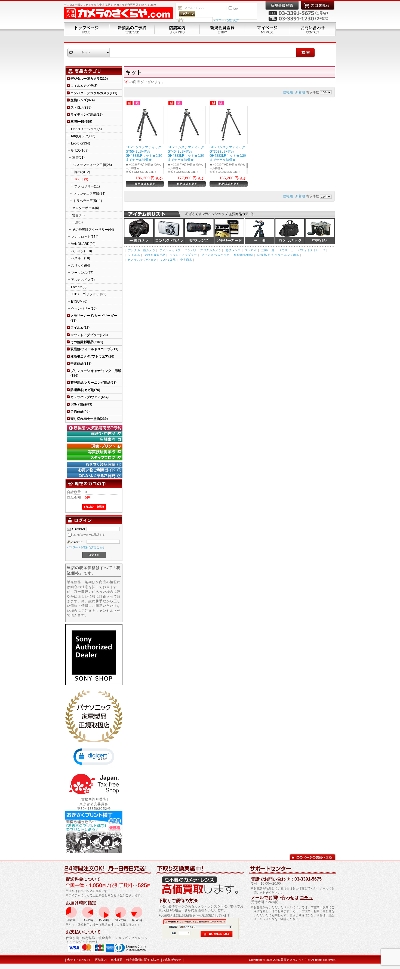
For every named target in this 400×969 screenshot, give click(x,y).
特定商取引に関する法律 (142, 959)
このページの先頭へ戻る (312, 856)
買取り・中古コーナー (95, 433)
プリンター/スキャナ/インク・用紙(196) (95, 373)
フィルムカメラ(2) (83, 85)
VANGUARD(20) (83, 243)
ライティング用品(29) (86, 114)
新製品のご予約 (132, 29)
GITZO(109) (79, 150)
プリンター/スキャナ (215, 254)
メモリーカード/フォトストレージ (302, 250)
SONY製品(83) (81, 404)
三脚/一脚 (268, 250)
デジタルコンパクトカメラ (169, 231)
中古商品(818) (80, 363)
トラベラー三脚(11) (87, 200)
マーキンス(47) (82, 272)
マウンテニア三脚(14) (89, 193)
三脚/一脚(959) (81, 121)
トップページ (86, 29)
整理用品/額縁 (243, 254)
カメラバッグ (290, 231)
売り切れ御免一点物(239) (89, 418)
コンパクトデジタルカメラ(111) (93, 93)
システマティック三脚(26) (92, 165)
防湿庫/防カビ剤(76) (85, 390)
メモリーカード (229, 231)
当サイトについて (79, 959)
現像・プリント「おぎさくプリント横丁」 (95, 446)
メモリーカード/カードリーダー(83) (93, 318)
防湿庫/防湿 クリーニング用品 (278, 254)
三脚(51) (78, 157)
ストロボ (251, 250)
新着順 (300, 92)
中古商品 (320, 231)
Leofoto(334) (80, 143)
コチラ (306, 897)
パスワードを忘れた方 (226, 20)
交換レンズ (199, 231)
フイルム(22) (80, 327)
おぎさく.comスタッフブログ (95, 457)
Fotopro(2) (79, 287)
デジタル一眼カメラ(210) (89, 78)
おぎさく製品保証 (95, 464)
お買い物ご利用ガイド (95, 470)
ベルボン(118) (81, 251)
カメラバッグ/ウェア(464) (89, 397)
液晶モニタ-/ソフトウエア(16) (92, 356)
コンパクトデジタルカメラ (203, 250)
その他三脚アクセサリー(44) (93, 229)
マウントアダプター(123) (89, 335)
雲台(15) (78, 215)
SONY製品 (168, 259)
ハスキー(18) (80, 258)
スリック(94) (80, 265)
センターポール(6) (85, 208)
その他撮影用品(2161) (86, 342)
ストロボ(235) (80, 107)
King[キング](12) (83, 136)
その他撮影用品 (154, 254)
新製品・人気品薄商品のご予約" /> (95, 428)
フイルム (134, 254)
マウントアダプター (183, 254)
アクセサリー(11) (87, 186)
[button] (93, 756)
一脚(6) (77, 222)
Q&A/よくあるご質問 (95, 476)
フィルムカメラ (170, 250)
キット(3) (81, 179)
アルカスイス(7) (83, 279)
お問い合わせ (313, 29)
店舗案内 (177, 29)
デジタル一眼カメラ (139, 231)
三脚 (260, 231)
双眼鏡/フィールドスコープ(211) (94, 349)
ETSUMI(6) (79, 301)
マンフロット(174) (85, 236)
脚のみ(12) (82, 172)
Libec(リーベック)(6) (86, 129)
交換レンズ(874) (82, 100)
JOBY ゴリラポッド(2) (88, 294)
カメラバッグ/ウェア (142, 259)
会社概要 (116, 959)
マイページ (267, 29)
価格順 (288, 92)
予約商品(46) (80, 411)
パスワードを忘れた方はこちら (86, 547)
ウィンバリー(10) (84, 308)
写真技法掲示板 (95, 452)
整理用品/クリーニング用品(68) (93, 382)
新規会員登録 (222, 29)
